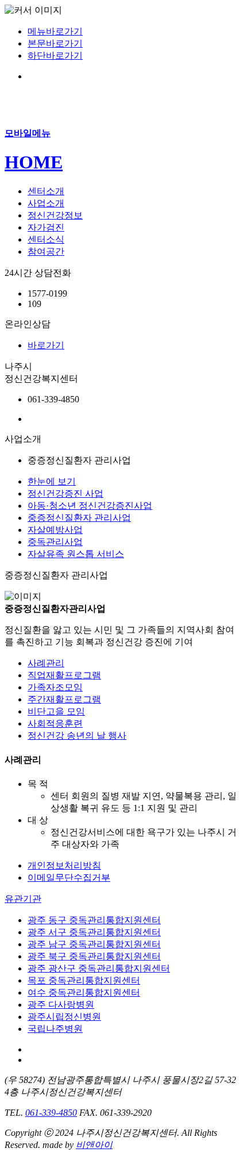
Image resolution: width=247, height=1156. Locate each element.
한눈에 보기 (52, 481)
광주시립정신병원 (64, 1016)
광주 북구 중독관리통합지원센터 (94, 956)
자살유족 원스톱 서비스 (76, 554)
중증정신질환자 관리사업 (79, 518)
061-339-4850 (51, 1112)
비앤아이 (94, 1145)
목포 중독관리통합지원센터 (84, 980)
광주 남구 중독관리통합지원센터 (94, 944)
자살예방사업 (55, 530)
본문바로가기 (55, 43)
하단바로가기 (55, 55)
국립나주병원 (55, 1029)
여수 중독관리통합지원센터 (84, 992)
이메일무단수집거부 (69, 877)
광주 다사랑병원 (61, 1004)
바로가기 (46, 345)
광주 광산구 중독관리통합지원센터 (99, 968)
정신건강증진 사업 (65, 493)
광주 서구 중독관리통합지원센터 (94, 932)
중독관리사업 (55, 542)
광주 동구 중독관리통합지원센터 (94, 920)
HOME (34, 162)
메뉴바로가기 (55, 31)
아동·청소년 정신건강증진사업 (90, 505)
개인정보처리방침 (64, 865)
